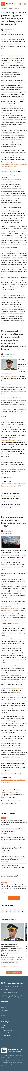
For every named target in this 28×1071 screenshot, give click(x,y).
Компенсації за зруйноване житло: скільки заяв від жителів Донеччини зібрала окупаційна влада (13, 857)
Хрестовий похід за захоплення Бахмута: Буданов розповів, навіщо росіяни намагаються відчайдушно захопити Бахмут (11, 949)
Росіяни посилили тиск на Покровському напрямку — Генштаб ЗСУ (13, 867)
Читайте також (8, 920)
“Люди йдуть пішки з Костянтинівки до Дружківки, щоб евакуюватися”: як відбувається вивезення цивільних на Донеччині (13, 887)
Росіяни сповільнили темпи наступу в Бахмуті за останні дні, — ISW (13, 485)
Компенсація (4, 1010)
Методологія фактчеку (7, 1032)
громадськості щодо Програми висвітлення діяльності (11, 181)
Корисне (3, 1007)
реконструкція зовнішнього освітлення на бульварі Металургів (14, 165)
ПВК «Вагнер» (21, 409)
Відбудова (4, 1012)
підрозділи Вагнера (8, 440)
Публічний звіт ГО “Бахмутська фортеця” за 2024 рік (14, 1038)
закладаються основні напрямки (11, 139)
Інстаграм (4, 507)
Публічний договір (6, 1035)
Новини (3, 1005)
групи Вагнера (15, 688)
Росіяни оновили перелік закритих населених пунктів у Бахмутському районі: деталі (12, 848)
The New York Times (8, 376)
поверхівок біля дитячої (9, 171)
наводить (10, 573)
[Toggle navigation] (25, 4)
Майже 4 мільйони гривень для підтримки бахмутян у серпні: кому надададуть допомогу (12, 829)
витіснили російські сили (9, 608)
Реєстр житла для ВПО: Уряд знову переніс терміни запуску (12, 875)
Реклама (3, 1015)
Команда (3, 1025)
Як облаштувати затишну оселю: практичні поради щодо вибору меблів (14, 821)
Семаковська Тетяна (9, 29)
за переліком (12, 58)
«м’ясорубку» (17, 718)
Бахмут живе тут (6, 792)
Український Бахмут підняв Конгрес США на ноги (13, 781)
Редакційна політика (6, 1030)
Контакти (3, 1027)
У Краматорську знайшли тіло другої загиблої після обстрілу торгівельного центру (13, 839)
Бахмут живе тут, (6, 496)
